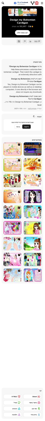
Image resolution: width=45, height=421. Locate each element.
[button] (39, 104)
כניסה (18, 127)
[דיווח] (24, 41)
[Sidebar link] (42, 3)
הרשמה (26, 127)
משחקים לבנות (32, 108)
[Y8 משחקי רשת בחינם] (35, 3)
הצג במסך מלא (22, 32)
